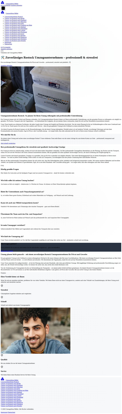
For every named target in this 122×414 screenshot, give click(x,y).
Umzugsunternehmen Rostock (14, 16)
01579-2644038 (5, 5)
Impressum (8, 42)
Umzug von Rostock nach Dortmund (16, 32)
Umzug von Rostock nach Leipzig (15, 30)
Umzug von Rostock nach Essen (14, 34)
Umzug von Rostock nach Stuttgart (15, 27)
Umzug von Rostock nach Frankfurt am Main (18, 25)
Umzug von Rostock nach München (15, 22)
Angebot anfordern (16, 5)
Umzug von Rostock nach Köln (14, 23)
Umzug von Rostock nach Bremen (15, 35)
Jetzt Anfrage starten (7, 251)
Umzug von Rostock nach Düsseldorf (16, 28)
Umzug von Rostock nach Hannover (16, 37)
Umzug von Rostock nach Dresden (15, 40)
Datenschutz (8, 44)
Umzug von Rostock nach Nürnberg (15, 39)
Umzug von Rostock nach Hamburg (15, 20)
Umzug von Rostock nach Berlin (14, 18)
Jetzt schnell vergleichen (8, 143)
